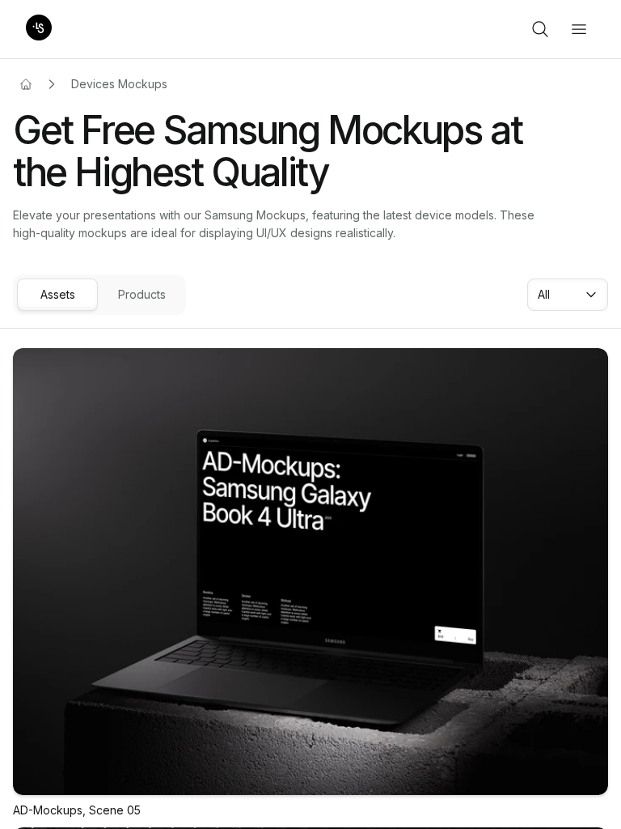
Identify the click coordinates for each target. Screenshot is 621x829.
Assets (57, 294)
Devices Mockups (119, 84)
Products (142, 294)
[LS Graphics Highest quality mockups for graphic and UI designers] (39, 29)
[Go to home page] (26, 84)
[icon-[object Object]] (540, 29)
